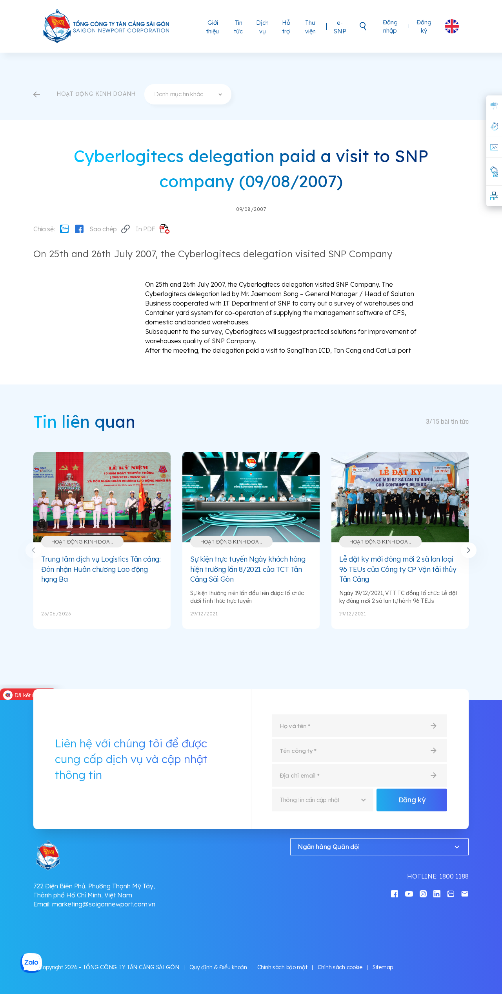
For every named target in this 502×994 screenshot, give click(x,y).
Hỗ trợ (286, 27)
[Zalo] (64, 229)
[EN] (452, 26)
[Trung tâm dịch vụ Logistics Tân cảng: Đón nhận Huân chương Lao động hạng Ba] (102, 497)
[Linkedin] (436, 893)
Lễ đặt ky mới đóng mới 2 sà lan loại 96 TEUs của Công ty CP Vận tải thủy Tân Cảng (397, 569)
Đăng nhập (390, 26)
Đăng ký (424, 26)
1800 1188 (454, 876)
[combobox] (187, 94)
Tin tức (238, 27)
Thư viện (310, 27)
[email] (465, 893)
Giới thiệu (212, 27)
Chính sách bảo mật (282, 967)
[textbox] (188, 94)
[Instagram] (423, 893)
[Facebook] (79, 229)
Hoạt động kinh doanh (84, 541)
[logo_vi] (107, 26)
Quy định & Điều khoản (218, 967)
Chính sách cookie (340, 967)
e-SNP (340, 27)
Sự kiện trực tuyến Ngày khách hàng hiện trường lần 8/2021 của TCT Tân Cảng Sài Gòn (248, 569)
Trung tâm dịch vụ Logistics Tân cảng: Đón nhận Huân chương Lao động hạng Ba (101, 569)
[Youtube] (409, 893)
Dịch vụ (262, 27)
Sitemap (383, 967)
